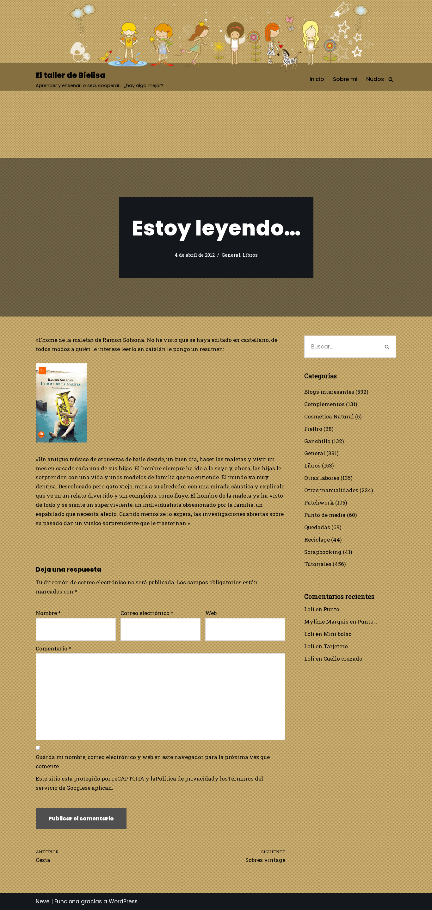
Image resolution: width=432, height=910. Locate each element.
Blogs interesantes (329, 391)
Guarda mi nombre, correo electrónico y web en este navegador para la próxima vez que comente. (153, 761)
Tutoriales (317, 564)
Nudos (375, 79)
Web (211, 613)
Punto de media (325, 514)
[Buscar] (390, 79)
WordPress (123, 901)
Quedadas (317, 527)
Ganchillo (317, 441)
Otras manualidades (331, 490)
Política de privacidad (185, 778)
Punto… (333, 609)
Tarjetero (336, 646)
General (231, 255)
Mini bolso (338, 633)
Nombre (48, 613)
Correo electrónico (146, 613)
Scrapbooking (323, 551)
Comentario (53, 648)
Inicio (317, 79)
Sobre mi (345, 79)
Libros (250, 255)
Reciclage (317, 539)
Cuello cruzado (343, 658)
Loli (309, 609)
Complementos (324, 404)
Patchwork (319, 502)
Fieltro (313, 428)
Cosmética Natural (329, 416)
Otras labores (321, 477)
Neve (43, 901)
